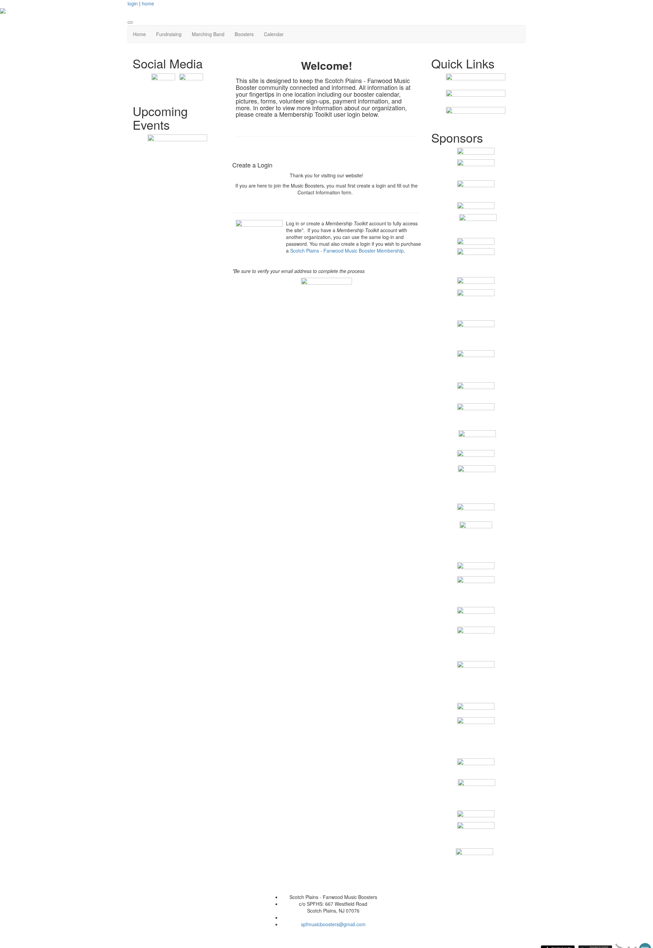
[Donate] (475, 114)
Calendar (274, 34)
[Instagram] (191, 84)
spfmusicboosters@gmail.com (333, 924)
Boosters (244, 34)
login (133, 3)
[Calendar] (177, 141)
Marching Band (208, 34)
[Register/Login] (476, 82)
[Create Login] (326, 285)
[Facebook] (163, 84)
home (148, 3)
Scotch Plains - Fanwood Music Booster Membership (347, 250)
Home (139, 34)
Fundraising (169, 34)
